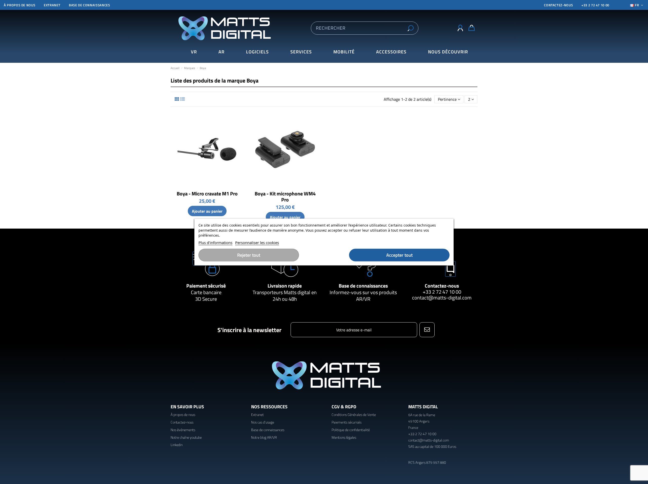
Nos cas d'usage (262, 422)
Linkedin (177, 444)
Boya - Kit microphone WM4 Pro (285, 197)
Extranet (52, 5)
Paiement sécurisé (206, 286)
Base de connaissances (89, 5)
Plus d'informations (215, 242)
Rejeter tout (248, 255)
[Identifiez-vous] (460, 28)
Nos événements (183, 429)
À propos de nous (19, 5)
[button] (448, 52)
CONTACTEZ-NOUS (558, 5)
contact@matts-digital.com (442, 297)
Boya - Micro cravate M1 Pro (207, 193)
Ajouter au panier (207, 211)
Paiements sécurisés (346, 422)
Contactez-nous (442, 286)
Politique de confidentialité (351, 429)
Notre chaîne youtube (186, 437)
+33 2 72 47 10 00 (595, 5)
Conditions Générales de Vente (354, 414)
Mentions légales (344, 437)
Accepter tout (399, 255)
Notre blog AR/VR (264, 437)
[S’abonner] (426, 329)
